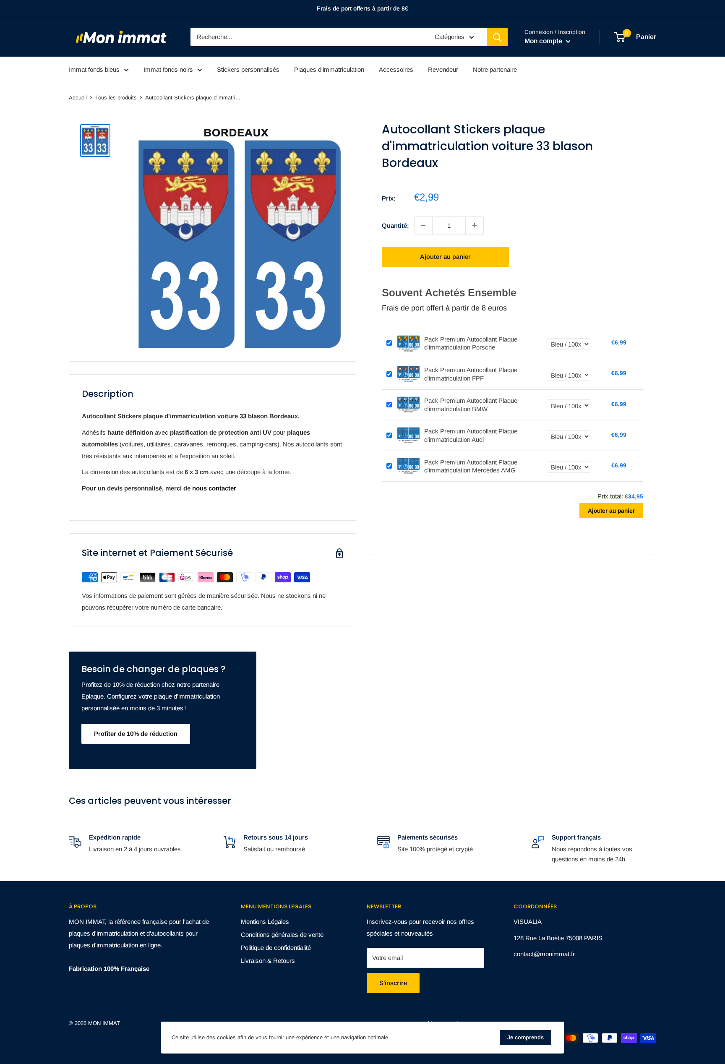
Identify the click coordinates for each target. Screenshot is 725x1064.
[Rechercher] (497, 37)
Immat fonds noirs (168, 69)
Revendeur (443, 69)
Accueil (78, 97)
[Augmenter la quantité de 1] (474, 225)
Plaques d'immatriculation (329, 69)
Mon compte (544, 40)
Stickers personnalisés (248, 69)
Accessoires (396, 69)
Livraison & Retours (268, 960)
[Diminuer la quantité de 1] (423, 225)
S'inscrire (393, 982)
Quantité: (395, 225)
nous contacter (214, 488)
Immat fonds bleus (94, 69)
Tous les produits (116, 97)
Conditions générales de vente (282, 934)
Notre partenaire (495, 69)
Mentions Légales (265, 921)
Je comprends (525, 1037)
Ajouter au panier (445, 256)
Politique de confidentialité (276, 947)
